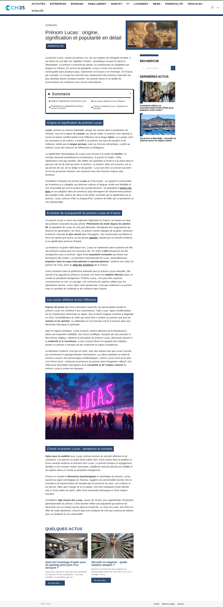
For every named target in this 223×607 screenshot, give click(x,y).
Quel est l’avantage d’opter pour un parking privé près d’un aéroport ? (65, 565)
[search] (212, 7)
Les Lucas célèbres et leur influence (109, 101)
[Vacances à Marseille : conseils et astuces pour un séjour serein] (158, 125)
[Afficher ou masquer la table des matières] (100, 93)
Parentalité (56, 46)
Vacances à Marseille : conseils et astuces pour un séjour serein (158, 139)
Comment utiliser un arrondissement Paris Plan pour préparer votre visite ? (157, 107)
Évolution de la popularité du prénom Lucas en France (67, 107)
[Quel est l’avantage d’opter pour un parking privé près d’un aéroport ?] (66, 545)
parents (93, 237)
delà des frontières (83, 265)
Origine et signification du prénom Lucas (68, 101)
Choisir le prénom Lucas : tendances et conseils (110, 107)
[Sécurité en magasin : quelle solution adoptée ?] (112, 545)
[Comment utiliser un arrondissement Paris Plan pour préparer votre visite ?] (158, 92)
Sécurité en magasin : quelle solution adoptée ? (109, 563)
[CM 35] (15, 7)
